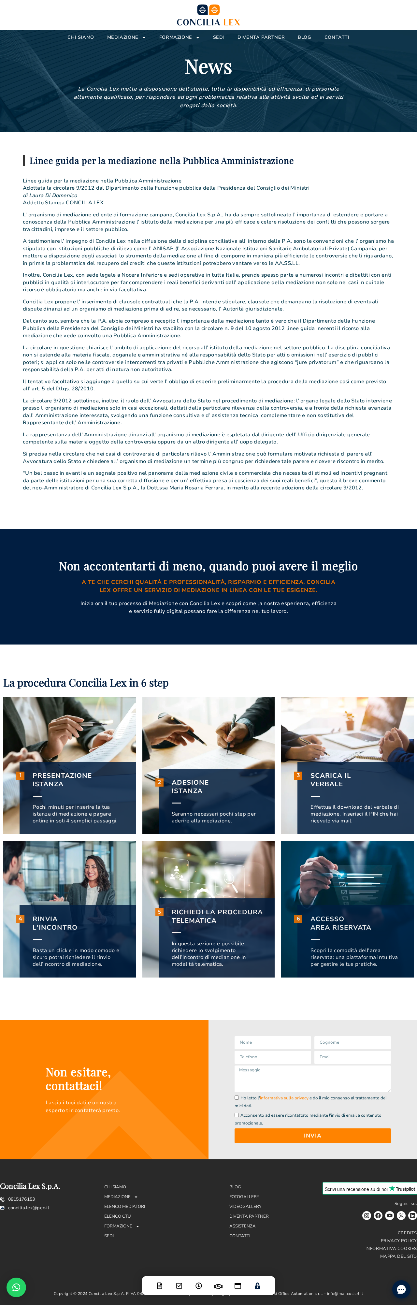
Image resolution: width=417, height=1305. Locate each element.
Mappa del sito (398, 1256)
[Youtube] (389, 1215)
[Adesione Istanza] (179, 1282)
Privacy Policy (399, 1241)
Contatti (337, 37)
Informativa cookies (391, 1249)
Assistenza (242, 1226)
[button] (16, 1287)
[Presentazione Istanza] (159, 1282)
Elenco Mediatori (124, 1207)
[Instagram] (366, 1215)
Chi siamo (80, 37)
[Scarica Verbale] (198, 1282)
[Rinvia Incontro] (218, 1282)
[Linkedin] (412, 1215)
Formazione (175, 37)
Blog (304, 37)
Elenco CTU (117, 1216)
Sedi (218, 37)
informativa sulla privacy (284, 1098)
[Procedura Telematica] (238, 1282)
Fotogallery (244, 1197)
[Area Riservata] (257, 1281)
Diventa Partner (261, 37)
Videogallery (245, 1207)
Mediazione (122, 37)
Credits (407, 1233)
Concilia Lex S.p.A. (30, 1186)
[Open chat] (401, 1289)
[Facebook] (378, 1215)
